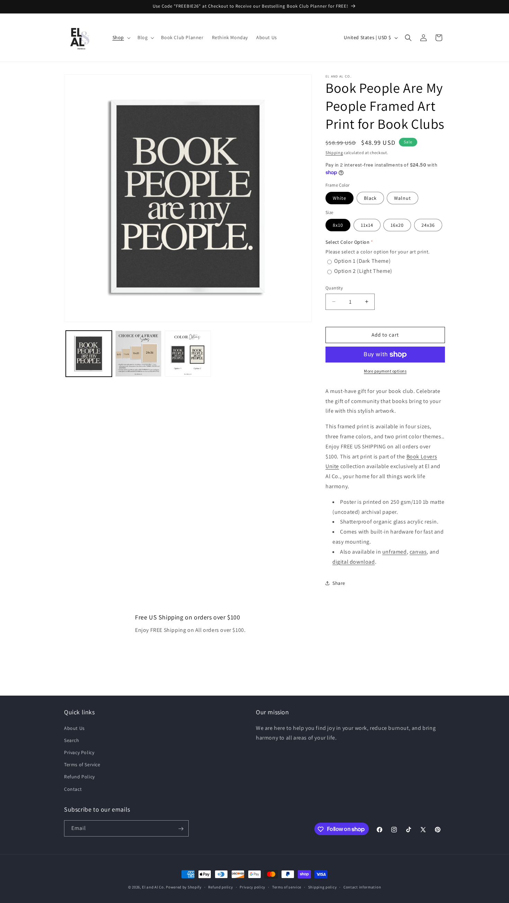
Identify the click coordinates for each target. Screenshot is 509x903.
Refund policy (220, 886)
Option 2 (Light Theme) (363, 271)
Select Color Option (347, 242)
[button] (120, 37)
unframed (394, 551)
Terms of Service (82, 764)
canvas (418, 551)
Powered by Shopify (184, 887)
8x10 (338, 225)
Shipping (334, 152)
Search (71, 740)
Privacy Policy (79, 752)
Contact (73, 789)
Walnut (402, 198)
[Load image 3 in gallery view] (138, 354)
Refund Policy (79, 777)
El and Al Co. (154, 887)
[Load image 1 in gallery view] (89, 354)
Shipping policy (322, 886)
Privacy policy (252, 886)
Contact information (362, 886)
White (339, 198)
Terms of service (286, 886)
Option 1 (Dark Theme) (362, 261)
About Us (74, 728)
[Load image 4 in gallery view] (188, 354)
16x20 (397, 225)
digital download (353, 561)
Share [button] (338, 583)
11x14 (367, 225)
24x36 (428, 225)
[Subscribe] (180, 829)
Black (370, 198)
